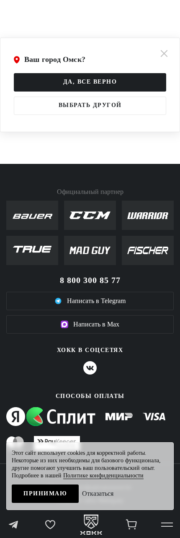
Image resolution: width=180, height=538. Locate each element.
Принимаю (45, 493)
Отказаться (97, 493)
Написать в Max (96, 324)
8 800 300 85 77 (90, 280)
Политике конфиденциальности (103, 475)
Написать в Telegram (96, 300)
